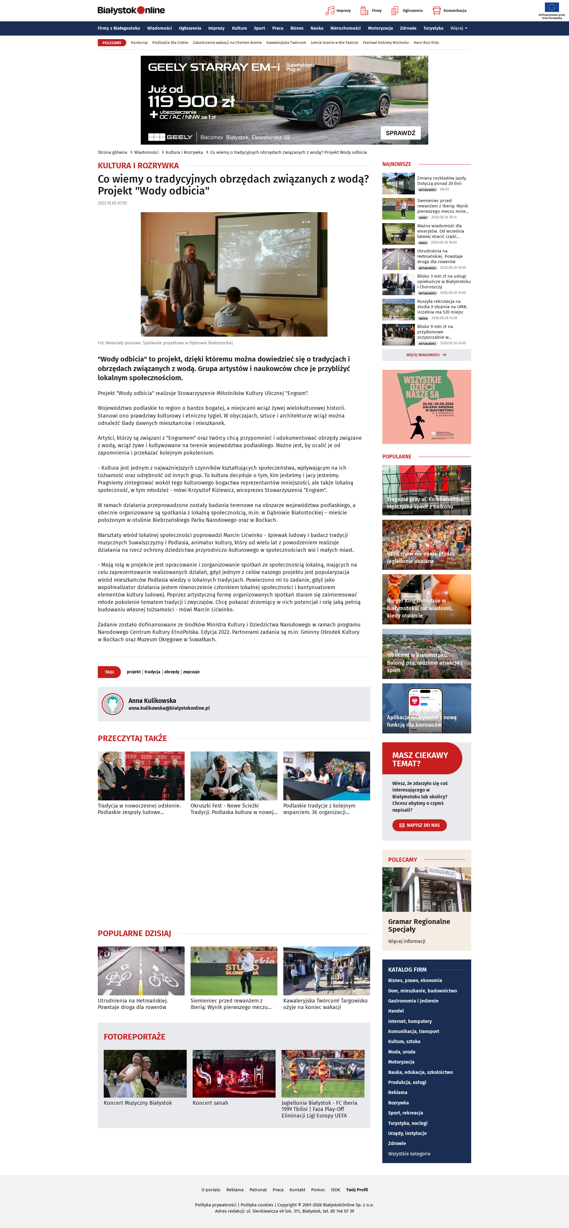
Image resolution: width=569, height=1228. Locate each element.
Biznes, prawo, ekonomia (415, 980)
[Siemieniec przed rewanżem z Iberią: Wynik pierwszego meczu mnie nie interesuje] (234, 970)
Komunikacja (455, 10)
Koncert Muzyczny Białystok (138, 1103)
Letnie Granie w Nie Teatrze (334, 42)
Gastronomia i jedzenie (413, 1001)
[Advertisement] (234, 871)
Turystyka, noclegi (408, 1123)
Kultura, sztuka (404, 1041)
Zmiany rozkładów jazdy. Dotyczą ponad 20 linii (442, 180)
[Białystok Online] (131, 10)
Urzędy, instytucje (407, 1133)
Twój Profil (357, 1189)
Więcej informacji (407, 941)
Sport (259, 28)
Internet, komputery (410, 1021)
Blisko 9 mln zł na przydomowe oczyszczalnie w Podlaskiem (435, 332)
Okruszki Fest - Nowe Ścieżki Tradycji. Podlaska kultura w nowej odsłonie (232, 809)
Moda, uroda (401, 1052)
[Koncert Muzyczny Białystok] (145, 1074)
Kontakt (297, 1189)
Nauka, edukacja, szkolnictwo (420, 1072)
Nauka (317, 28)
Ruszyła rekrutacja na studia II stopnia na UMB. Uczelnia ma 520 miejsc (442, 307)
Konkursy (139, 42)
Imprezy (344, 10)
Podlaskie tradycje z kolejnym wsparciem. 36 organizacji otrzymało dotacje (319, 809)
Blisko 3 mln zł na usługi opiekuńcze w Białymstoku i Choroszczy (444, 282)
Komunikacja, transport (413, 1031)
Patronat (258, 1189)
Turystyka (433, 28)
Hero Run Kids (426, 42)
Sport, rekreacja (405, 1113)
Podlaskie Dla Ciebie (170, 42)
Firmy (377, 10)
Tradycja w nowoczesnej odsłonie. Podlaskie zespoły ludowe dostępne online (139, 809)
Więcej (456, 28)
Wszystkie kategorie (409, 1154)
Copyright (287, 1205)
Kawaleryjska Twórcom (286, 42)
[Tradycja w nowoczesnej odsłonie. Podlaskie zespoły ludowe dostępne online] (141, 775)
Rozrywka (398, 1103)
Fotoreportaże (134, 1036)
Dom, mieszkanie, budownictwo (422, 991)
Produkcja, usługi (407, 1082)
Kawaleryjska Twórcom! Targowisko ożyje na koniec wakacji (325, 1004)
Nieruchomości (345, 28)
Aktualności (427, 189)
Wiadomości (159, 28)
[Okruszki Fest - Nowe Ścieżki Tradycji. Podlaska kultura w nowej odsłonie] (234, 775)
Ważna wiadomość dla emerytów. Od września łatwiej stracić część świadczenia (440, 231)
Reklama (397, 1092)
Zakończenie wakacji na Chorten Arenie (227, 42)
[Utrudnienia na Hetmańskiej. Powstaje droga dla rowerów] (141, 970)
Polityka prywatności (215, 1205)
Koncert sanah (210, 1103)
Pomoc (318, 1189)
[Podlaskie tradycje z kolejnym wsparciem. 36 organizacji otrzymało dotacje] (326, 775)
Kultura (239, 28)
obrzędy (171, 672)
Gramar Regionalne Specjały (419, 925)
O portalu (211, 1189)
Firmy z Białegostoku (119, 28)
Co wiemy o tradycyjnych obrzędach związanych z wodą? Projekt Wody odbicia (288, 152)
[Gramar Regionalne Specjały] (426, 889)
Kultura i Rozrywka (184, 152)
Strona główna (112, 152)
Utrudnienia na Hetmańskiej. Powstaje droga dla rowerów (133, 1004)
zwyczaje (191, 672)
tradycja (152, 672)
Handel (396, 1011)
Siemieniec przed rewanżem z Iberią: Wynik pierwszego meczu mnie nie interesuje (229, 1004)
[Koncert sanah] (234, 1074)
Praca (277, 28)
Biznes (296, 28)
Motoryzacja (380, 28)
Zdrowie (408, 28)
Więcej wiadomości (423, 355)
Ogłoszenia (413, 10)
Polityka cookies (257, 1205)
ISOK (335, 1189)
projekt (134, 672)
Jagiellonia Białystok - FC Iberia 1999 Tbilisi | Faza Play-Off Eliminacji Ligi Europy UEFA (319, 1109)
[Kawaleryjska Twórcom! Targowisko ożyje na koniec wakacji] (326, 970)
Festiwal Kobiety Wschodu (386, 42)
